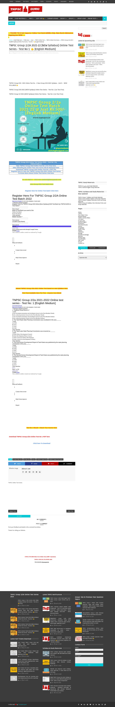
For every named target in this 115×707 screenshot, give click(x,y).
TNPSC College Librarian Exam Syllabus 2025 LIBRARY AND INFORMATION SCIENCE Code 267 (60, 653)
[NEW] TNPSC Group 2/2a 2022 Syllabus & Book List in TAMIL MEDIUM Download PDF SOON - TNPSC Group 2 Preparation (60, 679)
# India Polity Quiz (17, 459)
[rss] (97, 1)
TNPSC (31, 18)
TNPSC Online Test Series (52, 40)
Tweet (19, 464)
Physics (80, 230)
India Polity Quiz (18, 40)
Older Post (70, 511)
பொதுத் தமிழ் (81, 220)
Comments (101, 248)
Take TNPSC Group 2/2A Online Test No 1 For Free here (36, 166)
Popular (92, 248)
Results (80, 242)
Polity (42, 1)
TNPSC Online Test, (40, 53)
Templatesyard (22, 704)
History (56, 1)
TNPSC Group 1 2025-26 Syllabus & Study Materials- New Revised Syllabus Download (60, 662)
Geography (63, 1)
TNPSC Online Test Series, (52, 53)
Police (11, 1)
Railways (18, 1)
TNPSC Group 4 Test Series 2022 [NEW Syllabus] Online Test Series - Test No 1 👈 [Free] (28, 602)
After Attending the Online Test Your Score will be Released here (36, 168)
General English (82, 222)
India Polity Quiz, (22, 53)
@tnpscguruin (45, 562)
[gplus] (91, 1)
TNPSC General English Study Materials (88, 187)
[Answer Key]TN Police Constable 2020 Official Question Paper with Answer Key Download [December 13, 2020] (93, 621)
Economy (48, 1)
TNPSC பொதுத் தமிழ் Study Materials (88, 186)
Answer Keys (81, 237)
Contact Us (81, 243)
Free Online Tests (83, 215)
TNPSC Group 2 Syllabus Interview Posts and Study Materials (92, 200)
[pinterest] (87, 704)
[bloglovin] (90, 704)
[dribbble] (93, 704)
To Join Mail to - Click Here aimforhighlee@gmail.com (41, 180)
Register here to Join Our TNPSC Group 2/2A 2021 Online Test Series (36, 171)
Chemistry (81, 232)
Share (35, 464)
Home (11, 18)
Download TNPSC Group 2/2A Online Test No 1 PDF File (36, 169)
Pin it (52, 464)
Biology (80, 233)
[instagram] (100, 1)
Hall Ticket (81, 240)
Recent (82, 248)
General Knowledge (83, 235)
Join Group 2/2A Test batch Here (41, 184)
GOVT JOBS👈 (40, 18)
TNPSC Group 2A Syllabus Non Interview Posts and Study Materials (92, 203)
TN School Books (83, 225)
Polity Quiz (26, 40)
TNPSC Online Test (40, 40)
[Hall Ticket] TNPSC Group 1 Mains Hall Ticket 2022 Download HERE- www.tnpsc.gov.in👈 (95, 83)
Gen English (34, 1)
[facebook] (88, 1)
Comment (69, 464)
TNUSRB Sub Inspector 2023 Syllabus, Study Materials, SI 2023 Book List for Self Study (60, 670)
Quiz (32, 40)
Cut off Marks (82, 239)
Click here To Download (41, 443)
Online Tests (92, 18)
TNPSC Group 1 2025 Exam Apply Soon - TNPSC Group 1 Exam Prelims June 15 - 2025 (95, 46)
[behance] (99, 704)
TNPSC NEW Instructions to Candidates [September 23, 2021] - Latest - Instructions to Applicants (60, 630)
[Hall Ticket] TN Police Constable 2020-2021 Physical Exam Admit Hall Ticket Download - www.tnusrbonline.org (28, 669)
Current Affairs (52, 18)
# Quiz (33, 459)
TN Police (80, 219)
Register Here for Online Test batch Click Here (41, 191)
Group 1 (63, 18)
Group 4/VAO (81, 18)
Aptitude (71, 1)
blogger (19, 516)
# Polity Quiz (27, 459)
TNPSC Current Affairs (84, 218)
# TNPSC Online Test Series (56, 459)
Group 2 (71, 18)
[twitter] (94, 1)
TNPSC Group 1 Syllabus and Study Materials (90, 197)
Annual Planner (82, 216)
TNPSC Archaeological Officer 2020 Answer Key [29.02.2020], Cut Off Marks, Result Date (93, 630)
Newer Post (12, 511)
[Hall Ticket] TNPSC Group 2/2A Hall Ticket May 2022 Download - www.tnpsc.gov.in (28, 644)
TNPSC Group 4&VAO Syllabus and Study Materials (92, 199)
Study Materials (20, 18)
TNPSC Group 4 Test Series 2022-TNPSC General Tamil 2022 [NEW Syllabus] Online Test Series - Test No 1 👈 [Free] (28, 610)
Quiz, (34, 53)
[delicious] (103, 1)
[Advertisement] (76, 10)
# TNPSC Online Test (42, 459)
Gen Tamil (26, 1)
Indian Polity (81, 229)
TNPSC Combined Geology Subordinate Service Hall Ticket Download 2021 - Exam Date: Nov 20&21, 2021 (28, 661)
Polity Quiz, (29, 53)
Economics (81, 223)
